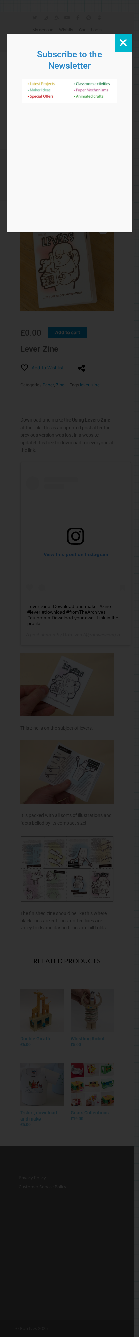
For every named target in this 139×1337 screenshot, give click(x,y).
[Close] (123, 43)
